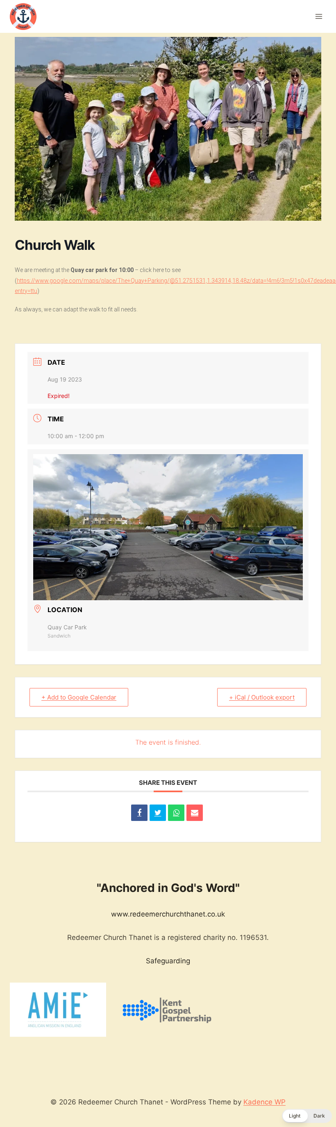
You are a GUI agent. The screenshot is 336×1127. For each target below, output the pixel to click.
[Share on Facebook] (139, 813)
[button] (307, 1116)
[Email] (194, 813)
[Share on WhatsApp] (176, 813)
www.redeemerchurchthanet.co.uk (168, 914)
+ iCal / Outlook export (262, 697)
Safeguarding (168, 961)
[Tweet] (158, 813)
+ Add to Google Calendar (78, 697)
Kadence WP (264, 1102)
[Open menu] (318, 16)
